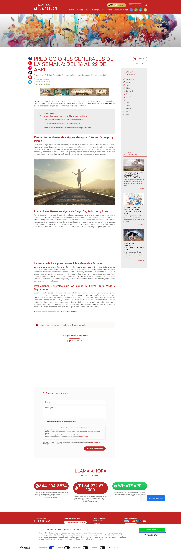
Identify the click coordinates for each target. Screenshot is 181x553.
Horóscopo (107, 10)
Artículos (118, 10)
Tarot (125, 10)
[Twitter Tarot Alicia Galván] (30, 82)
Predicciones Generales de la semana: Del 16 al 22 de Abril (84, 75)
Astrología (57, 75)
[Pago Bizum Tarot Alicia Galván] (141, 10)
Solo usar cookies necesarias (152, 535)
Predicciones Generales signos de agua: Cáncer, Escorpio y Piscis (63, 116)
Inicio (71, 10)
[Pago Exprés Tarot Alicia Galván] (136, 10)
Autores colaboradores (100, 522)
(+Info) (61, 430)
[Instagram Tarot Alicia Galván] (30, 68)
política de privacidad (69, 422)
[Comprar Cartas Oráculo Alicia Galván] (145, 10)
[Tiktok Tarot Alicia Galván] (30, 72)
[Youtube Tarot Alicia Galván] (30, 77)
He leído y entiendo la (61, 422)
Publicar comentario (95, 448)
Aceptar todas (152, 530)
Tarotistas (96, 10)
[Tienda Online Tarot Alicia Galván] (132, 10)
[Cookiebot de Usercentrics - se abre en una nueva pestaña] (25, 547)
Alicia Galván (39, 75)
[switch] (67, 547)
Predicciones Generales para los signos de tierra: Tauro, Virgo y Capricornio (68, 128)
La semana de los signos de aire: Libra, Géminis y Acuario (62, 123)
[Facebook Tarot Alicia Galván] (30, 58)
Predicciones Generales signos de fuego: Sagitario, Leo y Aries (63, 119)
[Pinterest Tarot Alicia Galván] (30, 63)
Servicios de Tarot (83, 10)
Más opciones (113, 548)
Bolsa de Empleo (98, 520)
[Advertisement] (74, 247)
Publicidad (97, 523)
